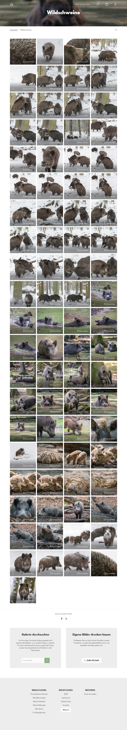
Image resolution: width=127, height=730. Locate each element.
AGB (66, 694)
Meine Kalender (39, 701)
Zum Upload (92, 660)
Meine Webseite (39, 705)
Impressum (66, 698)
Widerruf (66, 710)
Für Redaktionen (39, 713)
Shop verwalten (90, 694)
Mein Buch (39, 709)
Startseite (13, 30)
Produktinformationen (39, 694)
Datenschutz (66, 701)
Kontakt (66, 705)
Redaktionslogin (39, 698)
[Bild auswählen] (13, 62)
